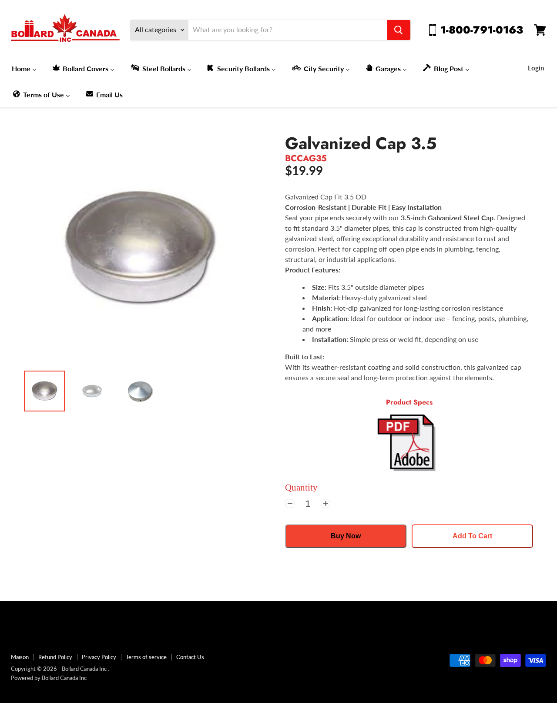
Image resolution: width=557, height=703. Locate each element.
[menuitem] (24, 68)
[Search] (398, 30)
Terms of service (146, 656)
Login (536, 68)
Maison (20, 656)
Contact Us (190, 656)
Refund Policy (55, 656)
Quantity (301, 487)
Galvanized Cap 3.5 (361, 143)
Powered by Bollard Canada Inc (49, 677)
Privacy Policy (99, 656)
